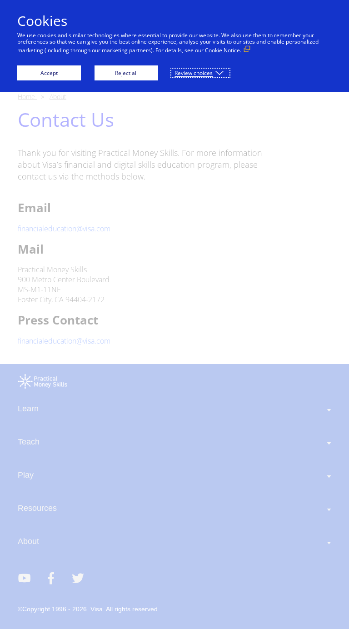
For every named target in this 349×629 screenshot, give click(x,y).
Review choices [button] (193, 73)
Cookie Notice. (223, 50)
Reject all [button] (126, 73)
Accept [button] (49, 73)
